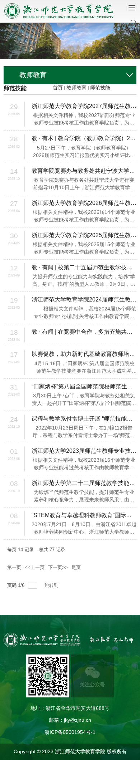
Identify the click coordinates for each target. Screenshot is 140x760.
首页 (58, 87)
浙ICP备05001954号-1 (70, 732)
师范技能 (100, 87)
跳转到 (52, 585)
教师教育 (76, 87)
